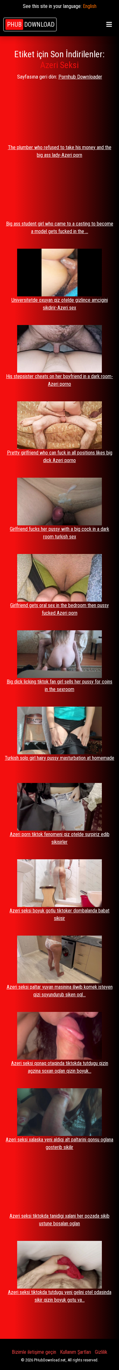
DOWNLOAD (31, 24)
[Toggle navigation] (109, 24)
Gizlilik (101, 1352)
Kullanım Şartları (75, 1352)
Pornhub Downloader (80, 76)
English (89, 6)
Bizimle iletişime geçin (34, 1352)
